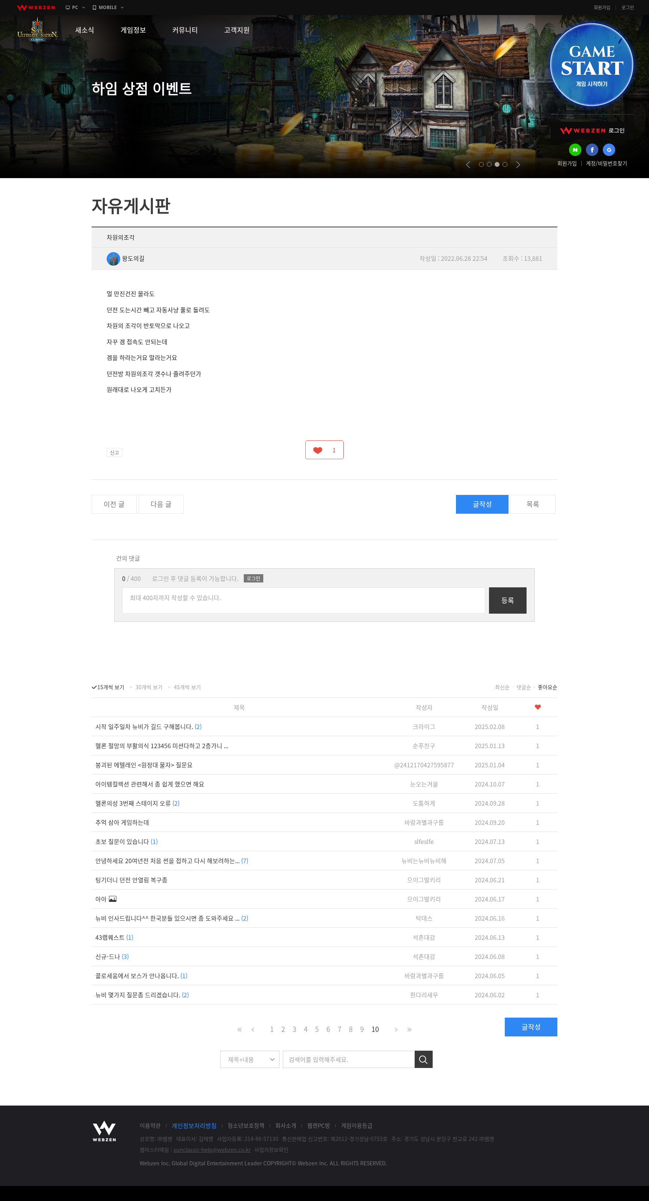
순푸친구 (424, 745)
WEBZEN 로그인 (592, 130)
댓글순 (523, 687)
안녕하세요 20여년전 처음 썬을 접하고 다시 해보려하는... (171, 860)
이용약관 (150, 1125)
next (518, 164)
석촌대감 (424, 937)
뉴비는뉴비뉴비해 (424, 860)
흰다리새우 (424, 994)
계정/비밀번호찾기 (606, 163)
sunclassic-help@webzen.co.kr (212, 1149)
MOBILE (108, 7)
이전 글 (114, 504)
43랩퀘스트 (114, 937)
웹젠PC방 (318, 1125)
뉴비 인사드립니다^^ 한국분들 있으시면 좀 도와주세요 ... (171, 918)
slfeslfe (424, 841)
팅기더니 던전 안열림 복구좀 (131, 879)
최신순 (502, 687)
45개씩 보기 (187, 687)
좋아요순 (547, 687)
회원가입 (602, 7)
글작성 (482, 504)
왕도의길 (133, 258)
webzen (35, 7)
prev (468, 164)
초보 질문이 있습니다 (126, 841)
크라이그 (424, 726)
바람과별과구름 (424, 822)
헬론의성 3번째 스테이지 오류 (137, 803)
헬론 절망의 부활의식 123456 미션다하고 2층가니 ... (161, 745)
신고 (114, 452)
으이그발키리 (424, 879)
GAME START (591, 64)
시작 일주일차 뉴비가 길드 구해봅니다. (148, 726)
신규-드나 (112, 956)
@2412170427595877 (424, 764)
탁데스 (424, 918)
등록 (507, 600)
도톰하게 (424, 803)
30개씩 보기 (149, 687)
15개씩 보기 (110, 687)
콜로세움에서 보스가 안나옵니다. (141, 975)
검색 (424, 1059)
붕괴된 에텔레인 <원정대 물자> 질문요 (144, 764)
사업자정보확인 (271, 1149)
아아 (101, 898)
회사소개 (285, 1125)
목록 (533, 504)
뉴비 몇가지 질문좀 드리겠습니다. (142, 994)
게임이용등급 (357, 1125)
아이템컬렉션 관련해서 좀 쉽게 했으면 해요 (149, 783)
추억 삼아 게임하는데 (122, 822)
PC (75, 7)
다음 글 (161, 504)
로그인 (628, 7)
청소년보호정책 (246, 1125)
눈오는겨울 (424, 783)
